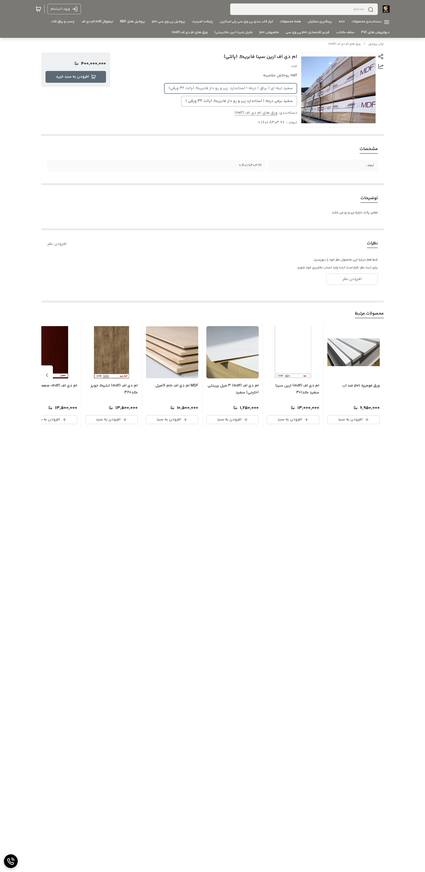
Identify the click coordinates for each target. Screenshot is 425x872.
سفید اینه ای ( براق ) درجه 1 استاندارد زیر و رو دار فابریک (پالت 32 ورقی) (230, 88)
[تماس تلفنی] (11, 861)
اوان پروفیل (376, 44)
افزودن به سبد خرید (72, 77)
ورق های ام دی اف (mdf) (344, 44)
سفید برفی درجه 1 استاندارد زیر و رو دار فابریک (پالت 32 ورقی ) (239, 101)
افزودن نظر (57, 244)
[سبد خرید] (38, 9)
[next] (47, 375)
